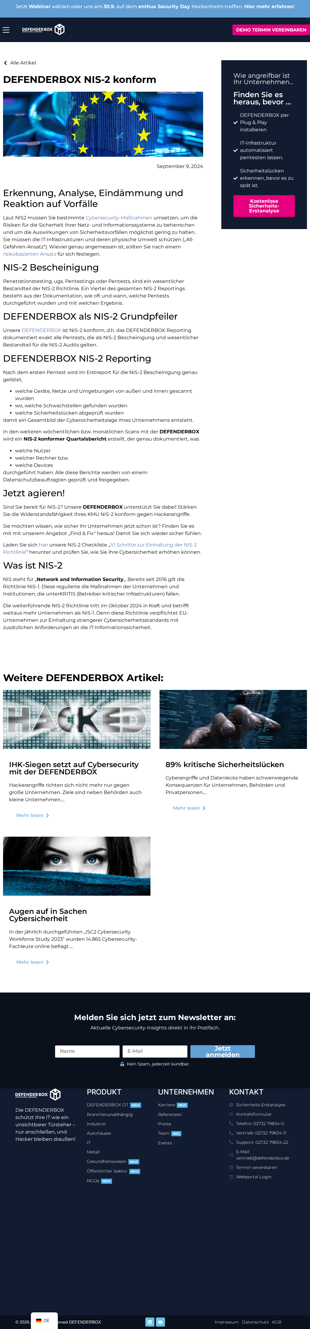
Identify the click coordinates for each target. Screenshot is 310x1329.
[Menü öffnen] (6, 30)
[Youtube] (160, 1322)
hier (43, 545)
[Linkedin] (149, 1322)
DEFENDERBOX (41, 330)
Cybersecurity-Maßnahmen (119, 218)
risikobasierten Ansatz (29, 254)
